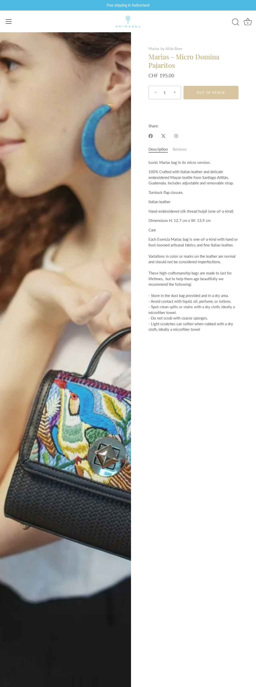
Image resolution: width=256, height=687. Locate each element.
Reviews (180, 149)
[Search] (235, 22)
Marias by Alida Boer (165, 48)
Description (158, 149)
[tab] (160, 149)
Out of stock (211, 93)
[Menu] (8, 21)
